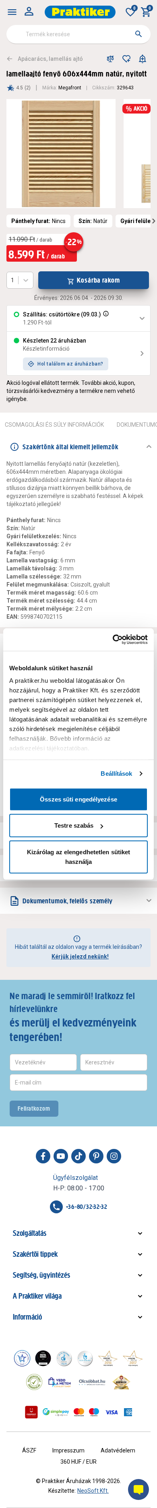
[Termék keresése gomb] (138, 34)
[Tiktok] (78, 1156)
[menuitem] (12, 12)
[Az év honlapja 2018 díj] (64, 1358)
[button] (105, 318)
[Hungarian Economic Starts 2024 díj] (22, 1358)
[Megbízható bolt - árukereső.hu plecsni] (34, 1382)
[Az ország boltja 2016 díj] (108, 1358)
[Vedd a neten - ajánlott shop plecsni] (59, 1382)
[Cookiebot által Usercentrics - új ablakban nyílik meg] (113, 639)
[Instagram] (114, 1156)
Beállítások (116, 773)
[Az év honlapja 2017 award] (133, 1358)
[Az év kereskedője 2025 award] (121, 1382)
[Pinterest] (96, 1156)
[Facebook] (43, 1156)
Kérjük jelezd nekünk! (80, 956)
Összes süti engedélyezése (78, 798)
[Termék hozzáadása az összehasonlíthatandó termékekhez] (110, 59)
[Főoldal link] (80, 12)
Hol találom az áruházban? (70, 364)
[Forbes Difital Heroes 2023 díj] (43, 1358)
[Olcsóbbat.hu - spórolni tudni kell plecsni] (92, 1382)
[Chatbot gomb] (138, 1489)
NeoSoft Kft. (93, 1490)
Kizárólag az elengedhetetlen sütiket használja (78, 856)
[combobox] (78, 34)
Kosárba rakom (98, 280)
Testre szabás (73, 825)
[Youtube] (61, 1156)
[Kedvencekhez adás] (126, 59)
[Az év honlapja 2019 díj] (85, 1358)
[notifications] (142, 59)
